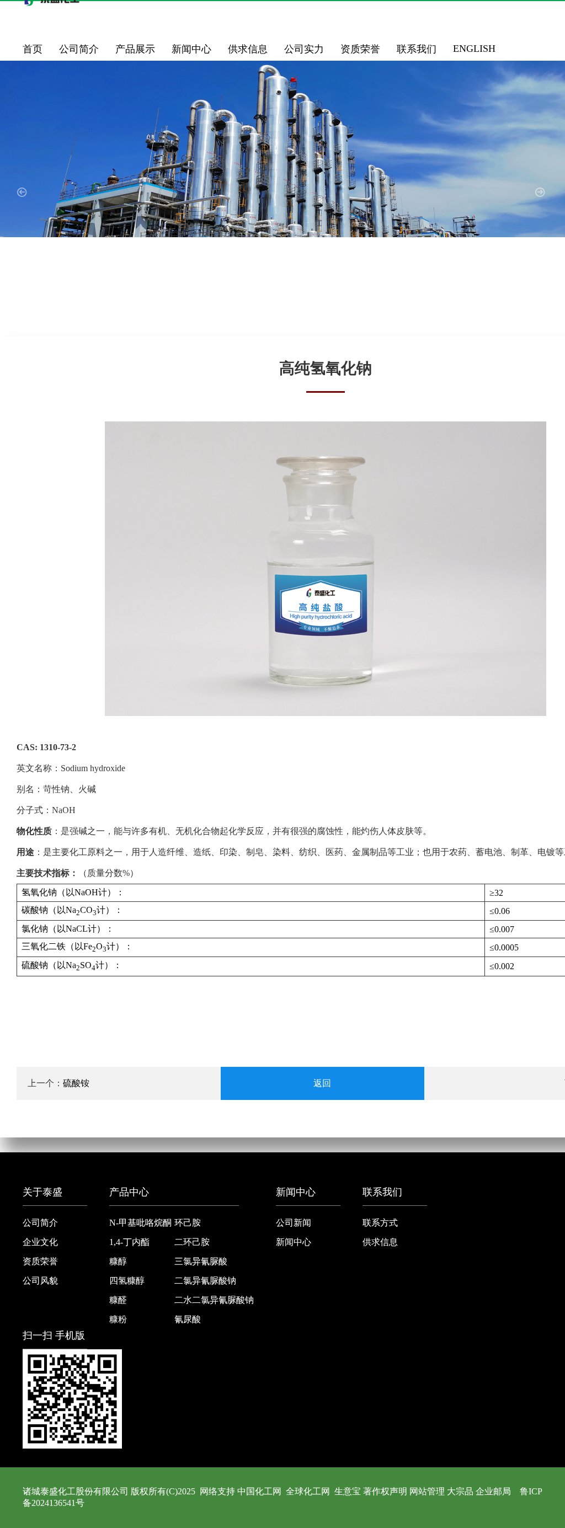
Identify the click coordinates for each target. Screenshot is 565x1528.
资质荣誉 (360, 49)
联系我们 (416, 49)
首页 (32, 49)
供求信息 (248, 49)
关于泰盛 (42, 1192)
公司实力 (304, 49)
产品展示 (135, 49)
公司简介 (79, 49)
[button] (23, 198)
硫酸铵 (76, 1083)
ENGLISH (474, 48)
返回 (322, 1083)
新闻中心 (191, 49)
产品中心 (129, 1192)
